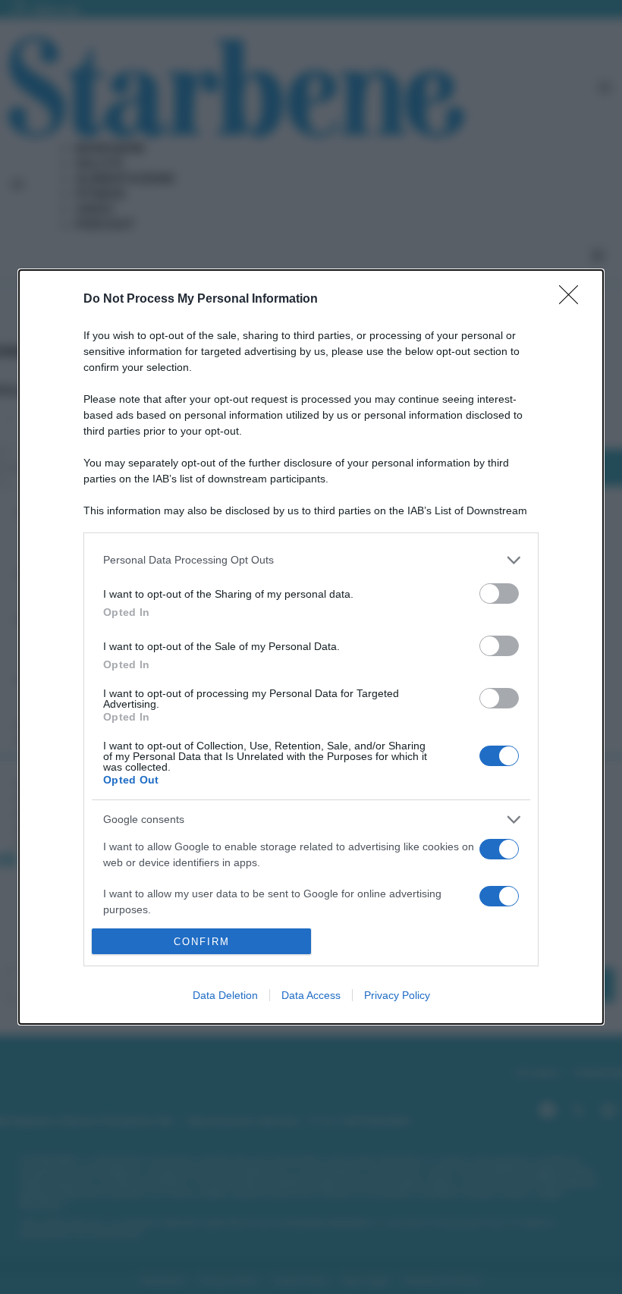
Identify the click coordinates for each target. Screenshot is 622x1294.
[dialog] (311, 647)
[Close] (573, 299)
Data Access (311, 995)
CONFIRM (202, 941)
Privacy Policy (397, 995)
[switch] (499, 593)
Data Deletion (225, 995)
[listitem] (311, 560)
